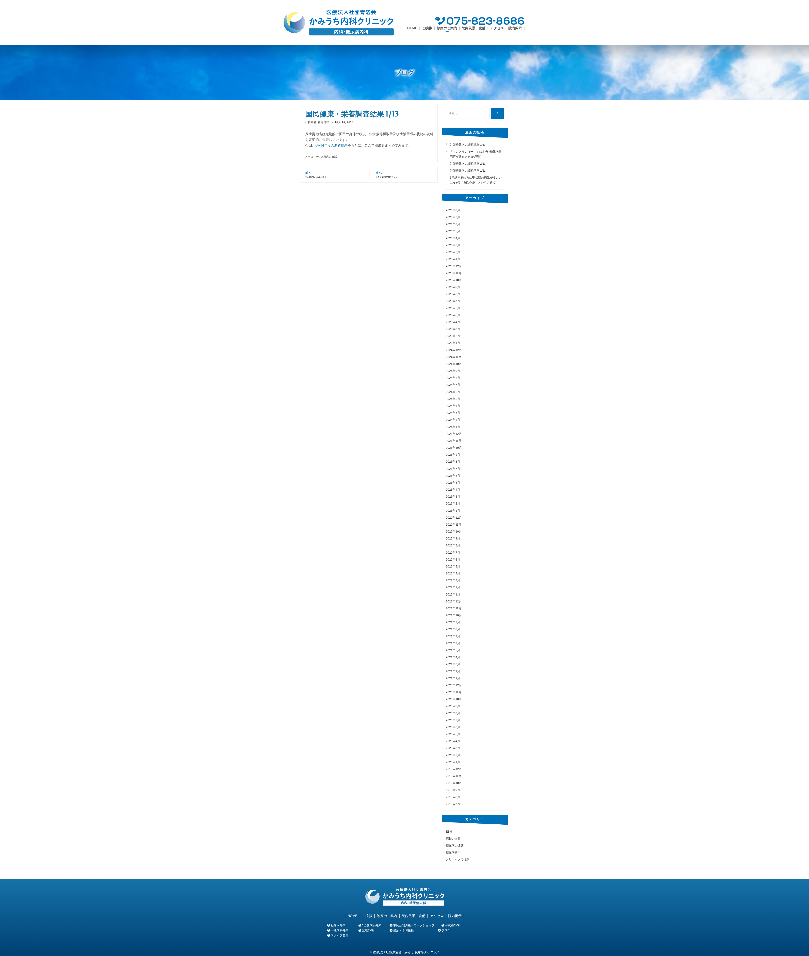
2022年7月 (453, 552)
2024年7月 (453, 384)
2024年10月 (454, 364)
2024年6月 (453, 392)
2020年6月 (453, 727)
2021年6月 (453, 643)
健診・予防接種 (403, 930)
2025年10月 (454, 280)
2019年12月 (454, 769)
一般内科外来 (339, 930)
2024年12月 (454, 350)
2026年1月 (453, 259)
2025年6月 (453, 308)
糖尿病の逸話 (329, 156)
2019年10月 (454, 783)
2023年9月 (453, 454)
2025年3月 (453, 329)
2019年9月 (453, 790)
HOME (412, 28)
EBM (449, 831)
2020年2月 (453, 755)
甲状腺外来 (452, 925)
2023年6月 (453, 475)
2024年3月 (453, 412)
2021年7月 (453, 636)
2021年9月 (453, 622)
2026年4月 (453, 238)
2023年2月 (453, 503)
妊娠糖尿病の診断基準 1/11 (468, 170)
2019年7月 (453, 804)
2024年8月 (453, 377)
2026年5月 (453, 231)
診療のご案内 (387, 916)
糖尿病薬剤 (453, 852)
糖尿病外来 (338, 925)
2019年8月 (453, 797)
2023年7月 (453, 468)
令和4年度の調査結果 (331, 145)
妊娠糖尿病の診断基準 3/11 (468, 144)
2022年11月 (453, 524)
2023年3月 (453, 496)
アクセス (497, 28)
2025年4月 (453, 322)
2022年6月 (453, 559)
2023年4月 (453, 489)
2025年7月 (453, 301)
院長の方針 (453, 838)
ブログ (404, 72)
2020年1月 (453, 762)
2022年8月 (453, 545)
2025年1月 (453, 342)
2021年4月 (453, 657)
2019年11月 (453, 776)
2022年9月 (453, 538)
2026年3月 (453, 245)
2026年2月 (453, 252)
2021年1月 (453, 678)
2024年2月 (453, 419)
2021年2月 (453, 671)
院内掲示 (515, 28)
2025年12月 (454, 266)
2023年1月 (453, 510)
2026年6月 (453, 224)
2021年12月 (454, 601)
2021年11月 (453, 608)
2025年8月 (453, 294)
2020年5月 (453, 734)
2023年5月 (453, 482)
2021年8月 (453, 629)
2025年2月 (453, 336)
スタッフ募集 (339, 935)
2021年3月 (453, 664)
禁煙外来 (368, 930)
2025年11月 (453, 273)
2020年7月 (453, 720)
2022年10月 (454, 531)
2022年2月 (453, 587)
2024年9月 (453, 371)
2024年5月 (453, 399)
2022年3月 (453, 580)
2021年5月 (453, 650)
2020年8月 (453, 713)
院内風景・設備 (473, 28)
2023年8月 (453, 461)
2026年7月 (453, 217)
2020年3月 (453, 748)
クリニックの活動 (457, 859)
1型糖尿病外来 (371, 925)
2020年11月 (453, 692)
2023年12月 (454, 433)
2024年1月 (453, 427)
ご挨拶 (427, 28)
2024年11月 (453, 357)
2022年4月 (453, 573)
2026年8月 (453, 210)
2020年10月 (454, 699)
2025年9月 (453, 287)
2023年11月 (453, 440)
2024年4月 (453, 405)
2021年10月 (454, 615)
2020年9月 (453, 706)
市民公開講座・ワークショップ (413, 925)
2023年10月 (454, 447)
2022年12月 (454, 517)
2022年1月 (453, 594)
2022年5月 (453, 566)
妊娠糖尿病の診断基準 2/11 (468, 163)
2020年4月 (453, 741)
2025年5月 (453, 315)
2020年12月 (454, 685)
